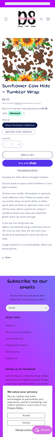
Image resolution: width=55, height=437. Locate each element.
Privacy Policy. (15, 407)
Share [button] (8, 257)
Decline (26, 422)
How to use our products (18, 332)
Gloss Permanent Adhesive (19, 125)
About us (10, 325)
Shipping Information (16, 345)
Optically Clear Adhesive (18, 131)
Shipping (18, 103)
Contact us (11, 358)
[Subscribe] (46, 307)
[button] (6, 19)
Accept (26, 415)
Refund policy (13, 351)
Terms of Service (14, 338)
